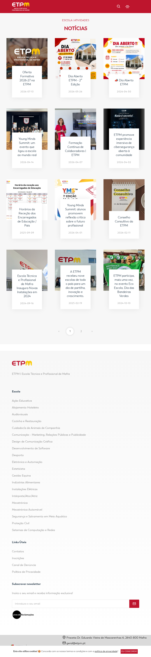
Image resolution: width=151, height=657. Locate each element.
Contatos (18, 551)
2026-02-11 (124, 232)
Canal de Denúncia (24, 565)
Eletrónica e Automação (27, 462)
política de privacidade (106, 651)
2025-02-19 (75, 303)
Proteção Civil (20, 523)
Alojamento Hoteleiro (25, 407)
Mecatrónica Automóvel (27, 509)
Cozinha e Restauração (26, 421)
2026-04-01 (75, 232)
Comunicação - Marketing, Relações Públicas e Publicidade (49, 434)
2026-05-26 (75, 91)
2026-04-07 (75, 162)
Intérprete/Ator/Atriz (25, 496)
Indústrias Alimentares (26, 482)
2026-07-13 (27, 91)
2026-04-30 (124, 91)
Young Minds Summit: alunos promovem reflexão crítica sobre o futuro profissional (75, 215)
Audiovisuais (20, 414)
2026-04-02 (124, 162)
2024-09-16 (27, 303)
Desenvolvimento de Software (31, 448)
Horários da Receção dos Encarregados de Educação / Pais (26, 217)
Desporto (18, 455)
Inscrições (18, 558)
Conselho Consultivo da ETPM (124, 221)
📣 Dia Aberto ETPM (124, 82)
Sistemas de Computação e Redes (33, 530)
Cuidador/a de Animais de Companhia (36, 428)
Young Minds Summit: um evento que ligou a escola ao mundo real (27, 147)
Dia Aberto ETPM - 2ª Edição (75, 80)
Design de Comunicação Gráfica (32, 441)
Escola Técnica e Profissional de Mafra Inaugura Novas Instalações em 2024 (27, 286)
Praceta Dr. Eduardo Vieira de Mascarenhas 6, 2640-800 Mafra (106, 637)
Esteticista (18, 468)
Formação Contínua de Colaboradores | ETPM (75, 149)
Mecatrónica (20, 502)
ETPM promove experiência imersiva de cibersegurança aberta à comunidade (124, 145)
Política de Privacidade (26, 571)
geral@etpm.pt (75, 643)
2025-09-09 (27, 232)
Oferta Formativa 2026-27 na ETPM (27, 78)
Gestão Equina (21, 475)
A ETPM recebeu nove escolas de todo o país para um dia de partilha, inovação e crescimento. (75, 284)
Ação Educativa (22, 400)
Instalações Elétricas (25, 489)
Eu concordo (129, 651)
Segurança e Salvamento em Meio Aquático (39, 516)
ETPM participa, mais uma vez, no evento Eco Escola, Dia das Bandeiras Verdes (124, 286)
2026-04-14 (27, 162)
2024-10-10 (124, 303)
